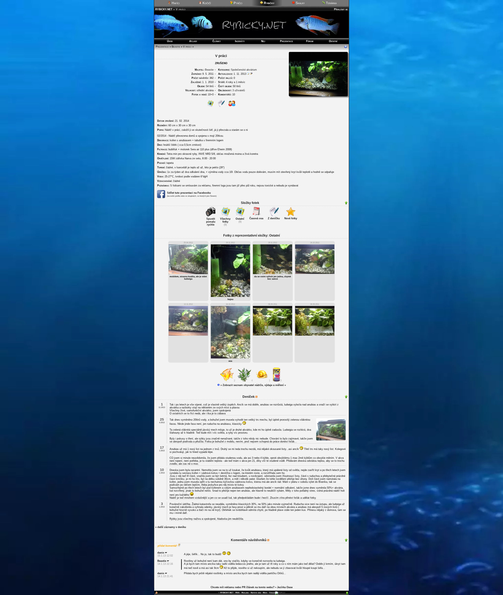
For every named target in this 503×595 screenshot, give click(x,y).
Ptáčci (237, 3)
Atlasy (193, 41)
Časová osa (256, 218)
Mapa (265, 592)
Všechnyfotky (225, 220)
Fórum (309, 41)
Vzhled (272, 592)
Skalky (300, 3)
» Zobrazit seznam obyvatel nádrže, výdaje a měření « (253, 385)
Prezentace (286, 41)
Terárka (331, 3)
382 (203, 77)
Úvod (170, 41)
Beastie (176, 46)
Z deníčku (274, 218)
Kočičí (206, 3)
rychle (210, 224)
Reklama (245, 592)
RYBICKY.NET (163, 9)
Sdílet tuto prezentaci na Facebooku (189, 192)
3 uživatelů (238, 90)
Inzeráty (240, 41)
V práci (187, 46)
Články (216, 41)
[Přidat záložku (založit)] (156, 593)
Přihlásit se (341, 9)
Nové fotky (290, 218)
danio (160, 552)
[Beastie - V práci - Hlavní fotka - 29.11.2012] (318, 95)
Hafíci (175, 3)
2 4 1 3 (258, 380)
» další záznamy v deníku (170, 527)
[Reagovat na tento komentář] (166, 552)
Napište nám (256, 592)
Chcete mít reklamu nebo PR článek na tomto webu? (242, 587)
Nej (263, 41)
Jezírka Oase (285, 587)
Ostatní (333, 41)
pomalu (210, 221)
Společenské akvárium (244, 69)
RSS (237, 592)
